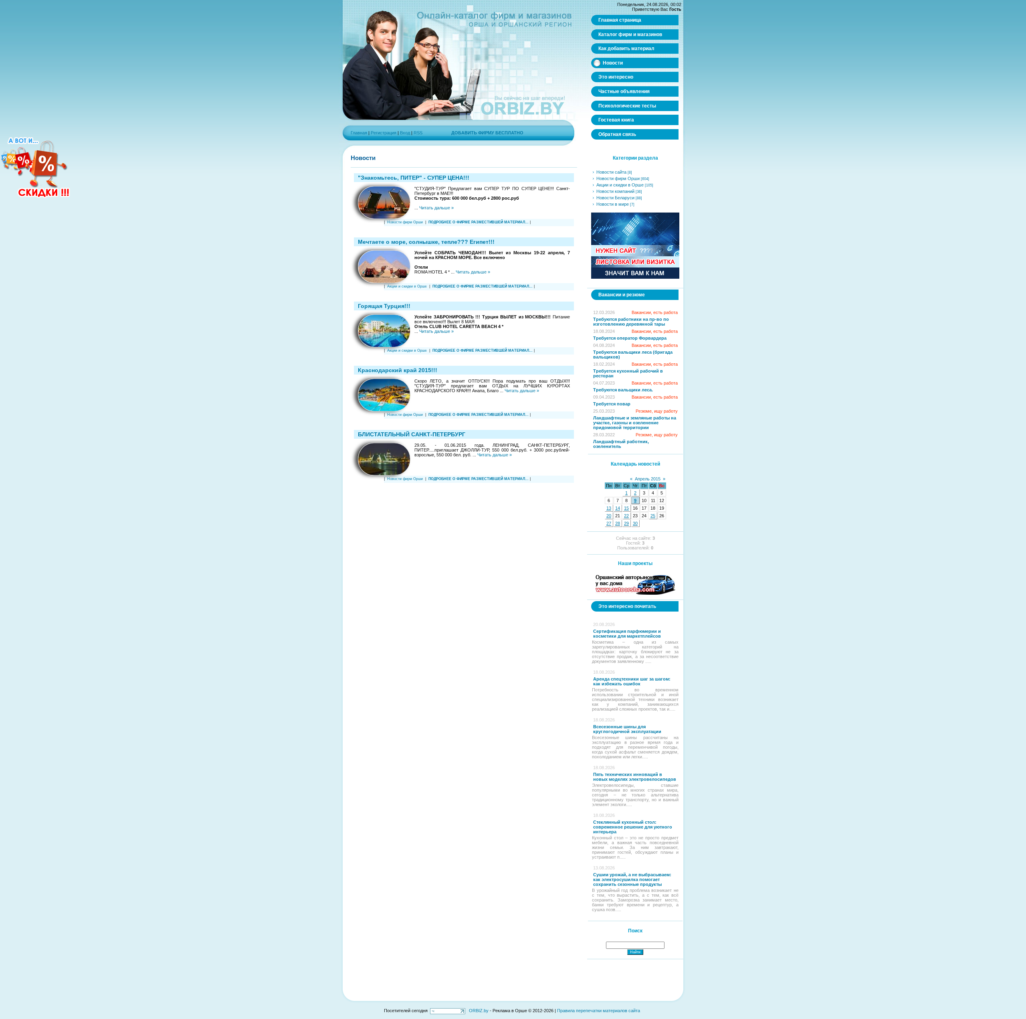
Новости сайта (611, 172)
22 (626, 515)
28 (617, 523)
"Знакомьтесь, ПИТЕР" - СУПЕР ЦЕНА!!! (413, 177)
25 (652, 515)
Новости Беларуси (615, 197)
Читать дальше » (436, 207)
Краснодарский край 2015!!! (397, 370)
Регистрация (383, 132)
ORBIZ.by (479, 1010)
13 (608, 508)
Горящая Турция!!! (384, 306)
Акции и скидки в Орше (407, 286)
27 (608, 523)
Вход (405, 132)
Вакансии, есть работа (655, 312)
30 (635, 523)
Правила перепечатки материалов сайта (598, 1010)
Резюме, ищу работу (657, 411)
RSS (418, 132)
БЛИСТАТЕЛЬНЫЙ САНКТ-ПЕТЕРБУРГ (411, 434)
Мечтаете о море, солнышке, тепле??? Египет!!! (426, 242)
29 (626, 523)
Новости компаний (615, 191)
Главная (359, 132)
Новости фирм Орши (405, 222)
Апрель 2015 (647, 478)
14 (617, 508)
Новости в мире (612, 204)
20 (608, 515)
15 (626, 508)
